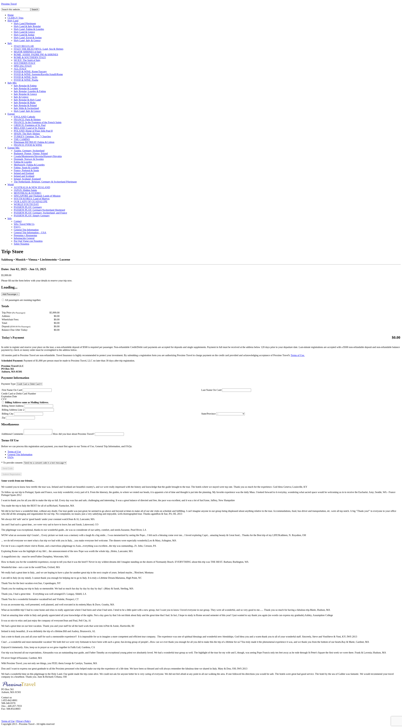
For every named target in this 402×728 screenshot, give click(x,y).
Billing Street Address (12, 405)
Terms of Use (14, 451)
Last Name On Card (211, 390)
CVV (4, 399)
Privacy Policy (23, 721)
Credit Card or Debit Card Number (18, 393)
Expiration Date (9, 396)
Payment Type (8, 384)
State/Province (208, 413)
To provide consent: (12, 462)
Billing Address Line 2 (13, 409)
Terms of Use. (298, 355)
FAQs (11, 457)
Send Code (8, 468)
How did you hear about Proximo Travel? (73, 434)
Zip (3, 417)
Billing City (7, 413)
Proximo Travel (9, 4)
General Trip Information (20, 454)
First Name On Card (12, 390)
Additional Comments (12, 434)
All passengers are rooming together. (22, 300)
